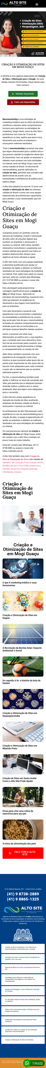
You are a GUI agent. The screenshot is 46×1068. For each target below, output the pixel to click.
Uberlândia (8, 472)
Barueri (14, 465)
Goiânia (17, 472)
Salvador (7, 462)
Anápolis (24, 468)
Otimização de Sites (19, 459)
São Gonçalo (17, 462)
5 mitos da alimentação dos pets (19, 843)
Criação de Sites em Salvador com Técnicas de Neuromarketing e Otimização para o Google (20, 948)
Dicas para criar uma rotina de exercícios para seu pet (18, 812)
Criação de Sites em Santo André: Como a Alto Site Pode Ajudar (20, 779)
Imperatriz (35, 465)
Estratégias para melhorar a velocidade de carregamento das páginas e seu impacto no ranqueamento (20, 979)
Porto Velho (23, 465)
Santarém (15, 468)
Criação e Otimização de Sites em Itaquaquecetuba (20, 714)
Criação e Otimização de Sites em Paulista (19, 1040)
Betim (40, 462)
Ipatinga (33, 468)
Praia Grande (30, 462)
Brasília (6, 465)
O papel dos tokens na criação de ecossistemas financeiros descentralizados (21, 1030)
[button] (37, 4)
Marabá (6, 468)
